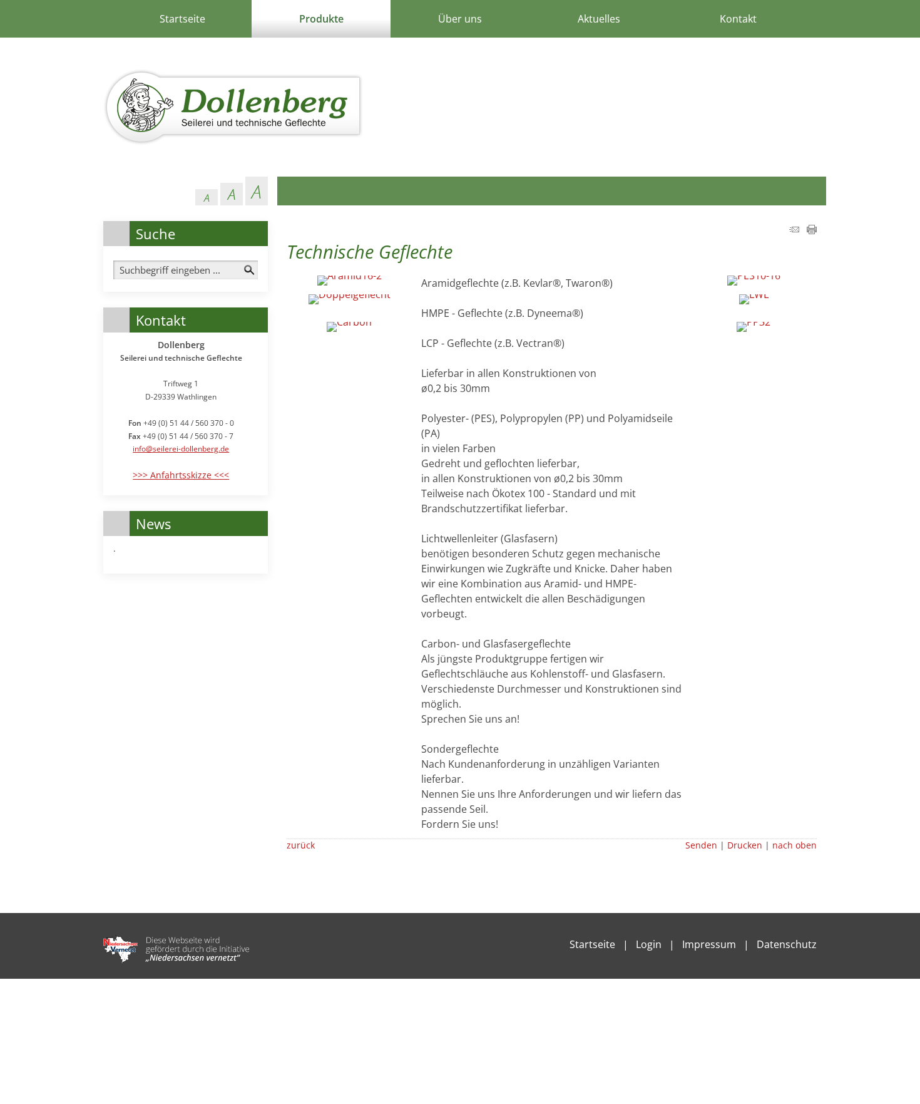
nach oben (794, 845)
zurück (301, 845)
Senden (701, 845)
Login (649, 944)
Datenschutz (787, 944)
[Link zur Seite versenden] (794, 230)
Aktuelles (599, 19)
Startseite (182, 19)
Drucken (744, 845)
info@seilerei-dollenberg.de (181, 448)
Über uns (460, 19)
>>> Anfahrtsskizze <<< (181, 475)
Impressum (709, 944)
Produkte (321, 19)
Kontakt (738, 19)
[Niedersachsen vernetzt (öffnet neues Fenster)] (176, 959)
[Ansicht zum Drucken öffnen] (812, 230)
